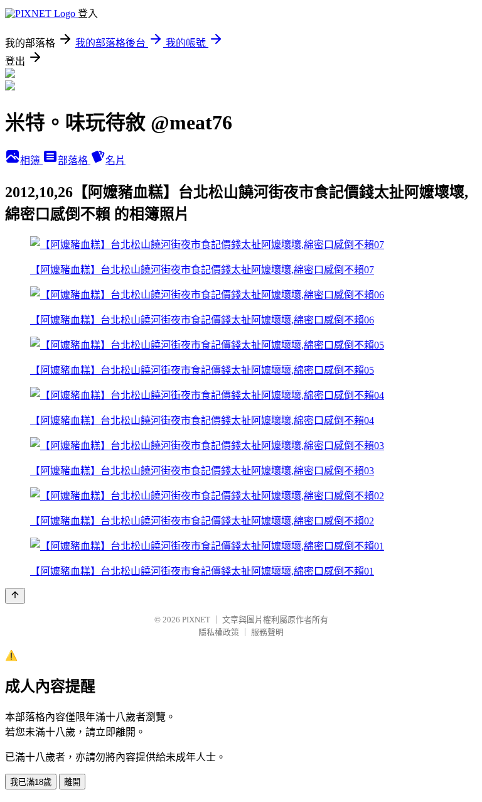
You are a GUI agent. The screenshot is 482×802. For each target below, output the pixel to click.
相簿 (31, 160)
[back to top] (15, 596)
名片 (115, 160)
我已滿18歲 (30, 782)
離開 (72, 782)
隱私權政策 (218, 632)
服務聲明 (267, 632)
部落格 (74, 160)
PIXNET (196, 619)
